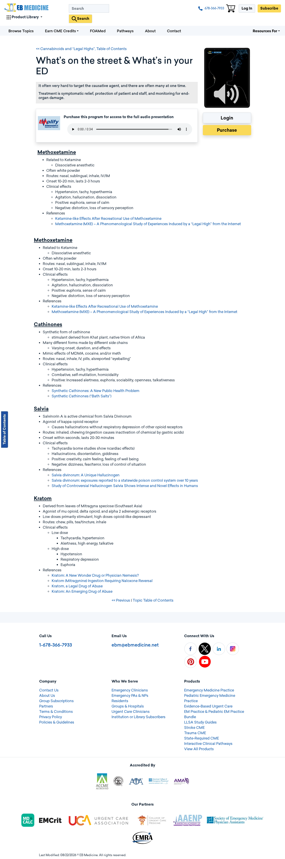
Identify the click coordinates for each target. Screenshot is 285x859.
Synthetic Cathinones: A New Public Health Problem (95, 391)
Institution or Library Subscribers (138, 717)
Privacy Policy (50, 717)
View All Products (199, 749)
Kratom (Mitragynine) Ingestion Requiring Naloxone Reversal (102, 581)
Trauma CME (195, 733)
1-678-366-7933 (55, 645)
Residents (120, 701)
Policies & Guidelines (56, 722)
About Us (47, 695)
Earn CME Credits (60, 31)
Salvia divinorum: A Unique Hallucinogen (86, 475)
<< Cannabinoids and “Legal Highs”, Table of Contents (81, 49)
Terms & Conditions (56, 711)
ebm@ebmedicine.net (135, 645)
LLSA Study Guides (200, 722)
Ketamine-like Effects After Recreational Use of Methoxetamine (108, 218)
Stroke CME (194, 728)
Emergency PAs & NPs (130, 695)
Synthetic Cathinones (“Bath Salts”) (81, 396)
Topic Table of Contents (153, 600)
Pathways (125, 31)
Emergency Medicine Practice (209, 690)
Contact (174, 31)
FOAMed (98, 31)
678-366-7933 (214, 8)
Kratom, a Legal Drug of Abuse (77, 586)
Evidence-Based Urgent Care (208, 706)
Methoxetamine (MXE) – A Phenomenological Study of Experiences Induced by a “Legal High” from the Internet (148, 224)
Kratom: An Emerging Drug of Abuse (82, 591)
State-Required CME (201, 738)
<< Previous (121, 600)
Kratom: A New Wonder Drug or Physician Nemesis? (95, 575)
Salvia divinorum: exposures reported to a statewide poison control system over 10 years (125, 480)
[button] (24, 16)
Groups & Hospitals (128, 706)
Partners (46, 706)
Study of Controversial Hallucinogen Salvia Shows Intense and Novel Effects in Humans (125, 486)
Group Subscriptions (56, 701)
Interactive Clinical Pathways (208, 744)
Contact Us (49, 690)
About (150, 31)
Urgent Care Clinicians (131, 711)
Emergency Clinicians (130, 690)
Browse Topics (21, 31)
